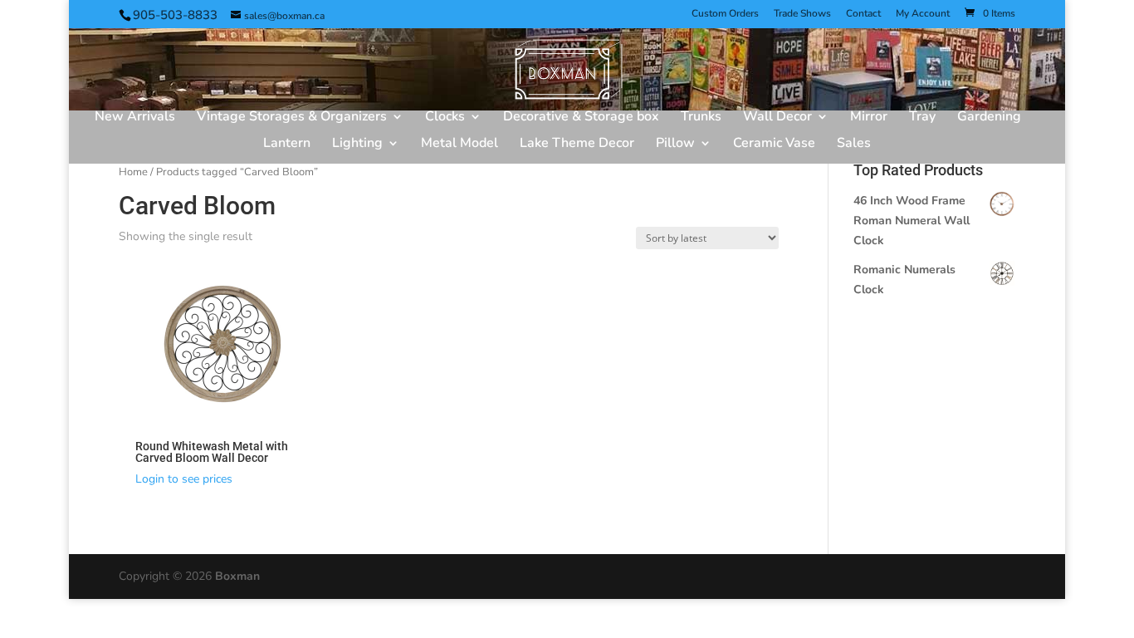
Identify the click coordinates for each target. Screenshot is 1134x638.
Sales (854, 144)
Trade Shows (802, 14)
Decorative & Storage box (581, 117)
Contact (863, 14)
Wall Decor (777, 117)
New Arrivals (135, 117)
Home (133, 171)
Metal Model (459, 144)
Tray (922, 117)
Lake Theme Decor (577, 144)
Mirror (868, 117)
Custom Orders (725, 14)
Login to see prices (183, 479)
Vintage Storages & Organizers (292, 117)
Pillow (675, 144)
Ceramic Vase (774, 144)
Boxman (237, 576)
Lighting (357, 144)
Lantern (286, 144)
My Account (923, 14)
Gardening (989, 117)
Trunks (701, 117)
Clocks (445, 117)
